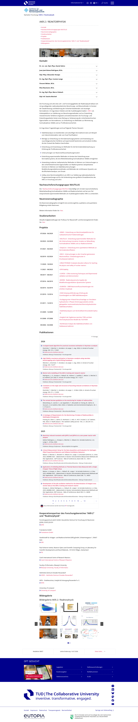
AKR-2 (90, 111)
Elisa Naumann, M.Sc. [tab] (46, 88)
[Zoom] (48, 608)
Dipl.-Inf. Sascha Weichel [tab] (48, 96)
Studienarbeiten (46, 34)
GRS (42, 542)
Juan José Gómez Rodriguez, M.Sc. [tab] (51, 70)
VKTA (42, 583)
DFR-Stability (64, 269)
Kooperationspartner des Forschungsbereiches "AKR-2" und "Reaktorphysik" (65, 41)
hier (61, 210)
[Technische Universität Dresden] (29, 3)
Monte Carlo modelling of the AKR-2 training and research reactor (64, 373)
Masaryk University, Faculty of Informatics (54, 568)
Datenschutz (43, 710)
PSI (42, 552)
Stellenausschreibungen (94, 667)
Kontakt (43, 27)
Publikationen (45, 38)
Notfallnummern (92, 672)
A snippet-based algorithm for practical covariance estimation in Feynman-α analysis (70, 345)
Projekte (43, 36)
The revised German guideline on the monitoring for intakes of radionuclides (67, 400)
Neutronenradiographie (48, 32)
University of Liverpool (48, 590)
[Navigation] (112, 3)
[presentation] (36, 624)
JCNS (42, 525)
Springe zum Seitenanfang (103, 710)
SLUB (89, 676)
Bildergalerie (45, 43)
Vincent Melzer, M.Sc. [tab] (46, 83)
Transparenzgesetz (54, 710)
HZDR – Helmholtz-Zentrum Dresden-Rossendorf (57, 575)
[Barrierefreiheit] (91, 3)
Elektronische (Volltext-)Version (53, 352)
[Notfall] (88, 3)
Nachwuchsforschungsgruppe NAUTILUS (54, 29)
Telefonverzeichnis (62, 676)
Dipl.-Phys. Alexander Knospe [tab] (49, 75)
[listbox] (69, 624)
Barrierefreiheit (67, 710)
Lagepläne (59, 667)
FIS (66, 505)
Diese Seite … (99, 651)
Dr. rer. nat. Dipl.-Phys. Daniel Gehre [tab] (52, 66)
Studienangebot (61, 672)
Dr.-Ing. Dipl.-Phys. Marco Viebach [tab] (51, 92)
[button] (68, 643)
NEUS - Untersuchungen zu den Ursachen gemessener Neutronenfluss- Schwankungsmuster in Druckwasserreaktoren (77, 257)
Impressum (34, 710)
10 (78, 501)
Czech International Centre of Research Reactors (56, 560)
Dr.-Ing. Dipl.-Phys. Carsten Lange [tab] (51, 79)
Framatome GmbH (47, 532)
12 (84, 501)
